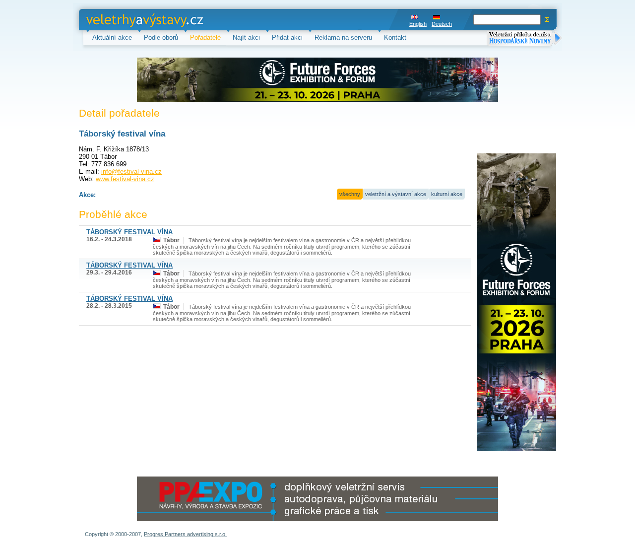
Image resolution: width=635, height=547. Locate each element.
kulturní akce (446, 194)
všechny (349, 194)
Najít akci (246, 37)
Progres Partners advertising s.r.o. (185, 534)
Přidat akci (287, 37)
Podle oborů (161, 37)
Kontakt (395, 37)
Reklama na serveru (343, 37)
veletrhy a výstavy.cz (117, 19)
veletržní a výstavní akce (395, 194)
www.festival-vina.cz (125, 179)
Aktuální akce (112, 37)
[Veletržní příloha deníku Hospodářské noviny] (524, 39)
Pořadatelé (205, 37)
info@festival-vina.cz (131, 171)
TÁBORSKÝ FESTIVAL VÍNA (129, 232)
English (418, 24)
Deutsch (442, 24)
